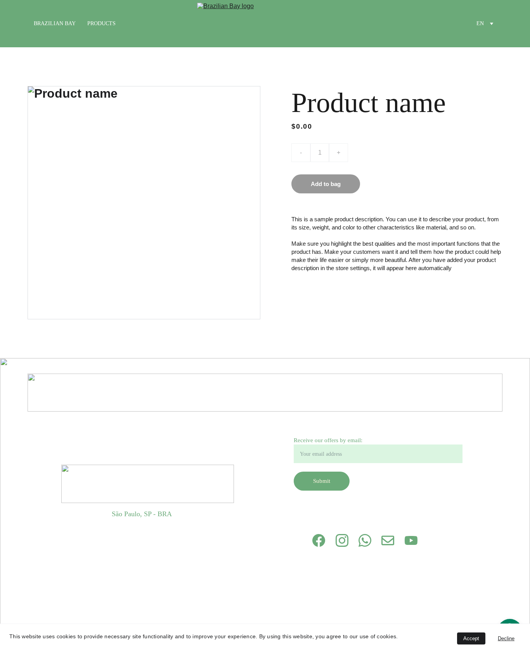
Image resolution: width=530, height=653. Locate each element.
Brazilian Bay (55, 23)
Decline (506, 638)
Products (101, 23)
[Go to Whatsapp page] (365, 540)
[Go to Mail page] (387, 540)
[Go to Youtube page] (411, 540)
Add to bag (326, 184)
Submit (321, 481)
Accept (471, 638)
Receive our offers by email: (328, 440)
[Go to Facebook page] (318, 540)
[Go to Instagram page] (342, 540)
